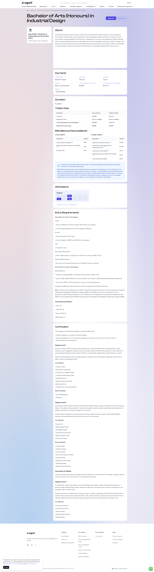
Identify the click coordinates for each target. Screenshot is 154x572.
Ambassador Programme (124, 6)
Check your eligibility (83, 556)
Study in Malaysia (82, 553)
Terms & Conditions (31, 563)
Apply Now (111, 18)
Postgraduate (90, 6)
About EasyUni (65, 536)
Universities (43, 6)
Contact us (64, 539)
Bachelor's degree (75, 6)
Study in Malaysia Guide (29, 6)
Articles (111, 6)
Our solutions (98, 536)
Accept (6, 567)
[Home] (28, 10)
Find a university (82, 536)
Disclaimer (115, 542)
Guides (102, 6)
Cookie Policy (9, 563)
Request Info (122, 18)
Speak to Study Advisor (84, 550)
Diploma (62, 6)
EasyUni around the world (120, 568)
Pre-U (53, 6)
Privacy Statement (18, 563)
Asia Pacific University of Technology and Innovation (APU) (53, 10)
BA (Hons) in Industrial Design (77, 10)
